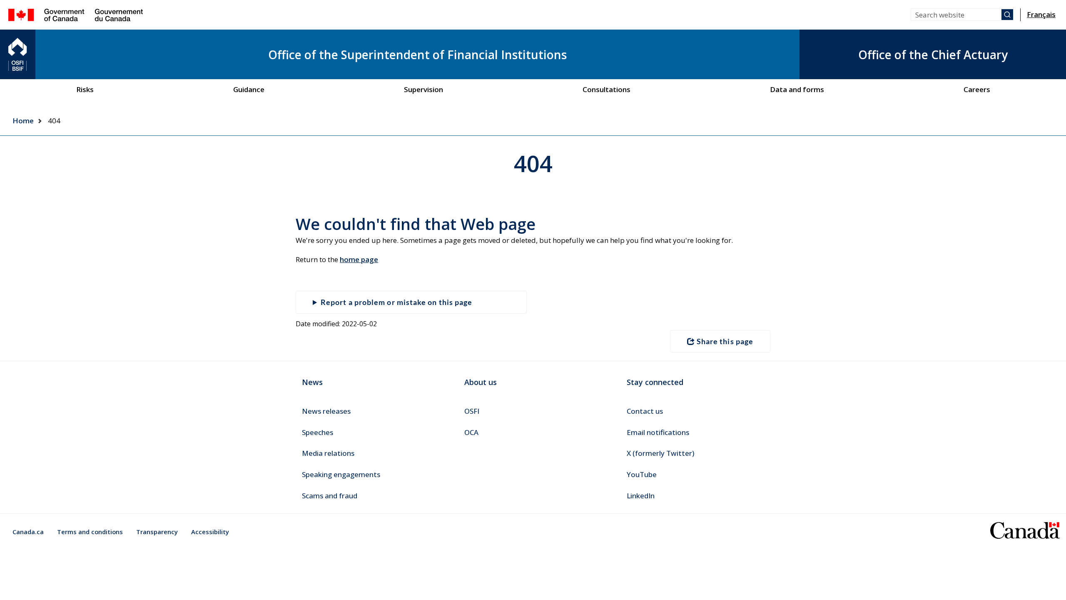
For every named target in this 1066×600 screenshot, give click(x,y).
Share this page (725, 341)
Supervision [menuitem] (423, 89)
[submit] (1007, 14)
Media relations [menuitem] (328, 453)
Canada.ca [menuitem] (28, 532)
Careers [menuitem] (977, 89)
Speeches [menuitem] (317, 432)
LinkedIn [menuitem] (641, 495)
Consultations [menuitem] (606, 89)
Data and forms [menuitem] (797, 89)
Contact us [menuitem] (645, 411)
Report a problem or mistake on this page (396, 302)
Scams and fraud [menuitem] (329, 495)
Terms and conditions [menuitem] (90, 532)
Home (23, 120)
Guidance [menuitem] (248, 89)
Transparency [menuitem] (157, 532)
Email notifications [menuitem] (658, 432)
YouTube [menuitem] (642, 474)
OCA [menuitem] (471, 432)
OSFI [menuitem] (471, 411)
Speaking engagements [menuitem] (341, 474)
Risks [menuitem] (85, 89)
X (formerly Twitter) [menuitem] (660, 453)
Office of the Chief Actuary (933, 54)
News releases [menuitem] (326, 411)
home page (359, 259)
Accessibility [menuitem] (210, 532)
